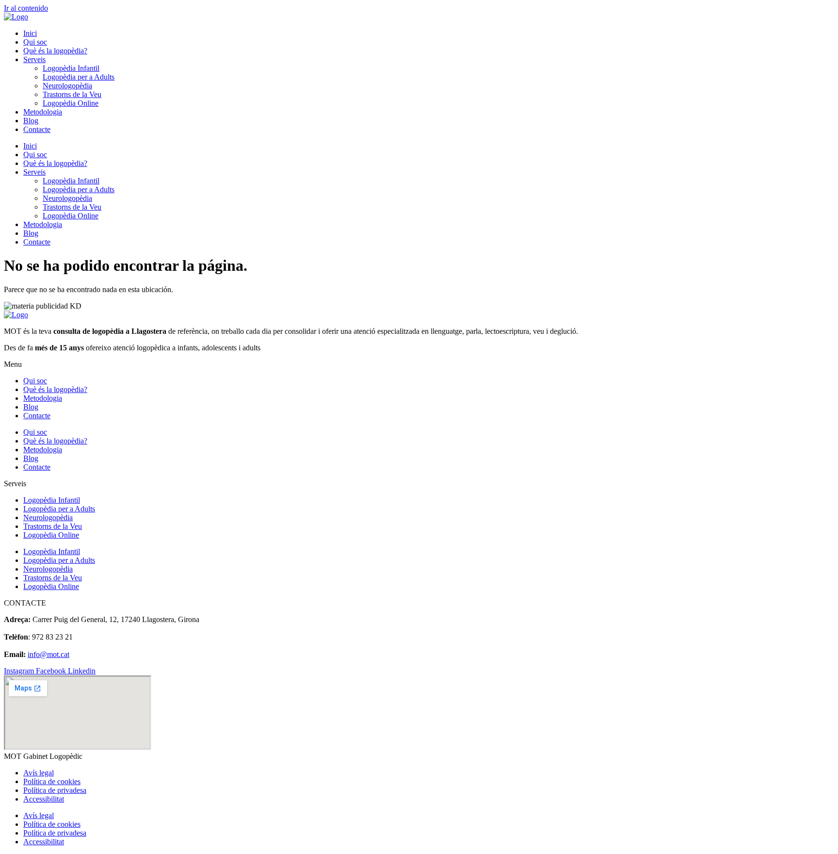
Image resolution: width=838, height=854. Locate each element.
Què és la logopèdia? (55, 51)
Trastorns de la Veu (72, 94)
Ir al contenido (26, 8)
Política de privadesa (54, 790)
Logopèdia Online (70, 103)
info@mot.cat (48, 654)
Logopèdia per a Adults (78, 77)
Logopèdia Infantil (71, 68)
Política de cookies (52, 781)
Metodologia (42, 112)
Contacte (36, 129)
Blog (30, 120)
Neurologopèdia (67, 86)
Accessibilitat (43, 799)
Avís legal (38, 773)
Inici (30, 33)
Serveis (34, 59)
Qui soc (35, 42)
